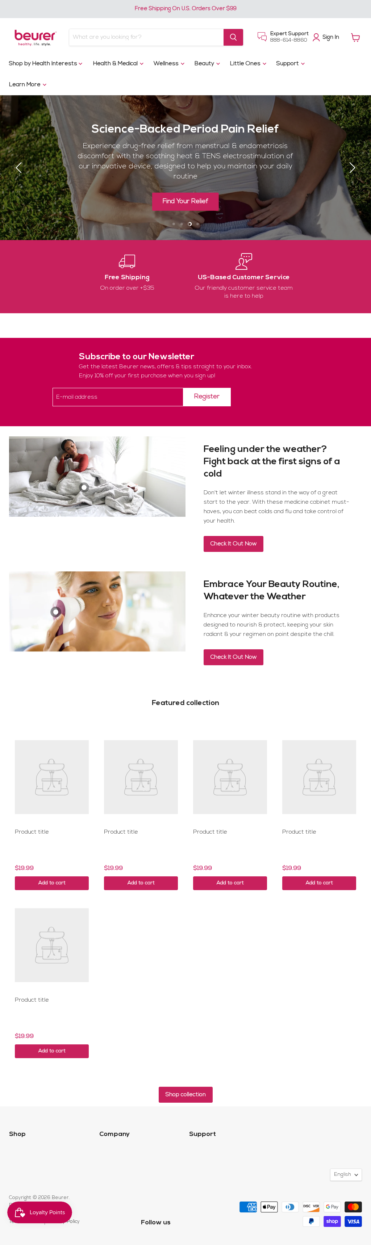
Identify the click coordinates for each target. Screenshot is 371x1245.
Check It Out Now (233, 544)
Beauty (205, 64)
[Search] (233, 37)
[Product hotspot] (84, 487)
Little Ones (246, 64)
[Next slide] (351, 167)
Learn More (25, 85)
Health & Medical (116, 64)
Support (288, 64)
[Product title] (52, 777)
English (342, 1174)
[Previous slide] (20, 167)
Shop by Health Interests (44, 64)
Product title (32, 832)
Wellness (167, 64)
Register (207, 397)
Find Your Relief (185, 201)
